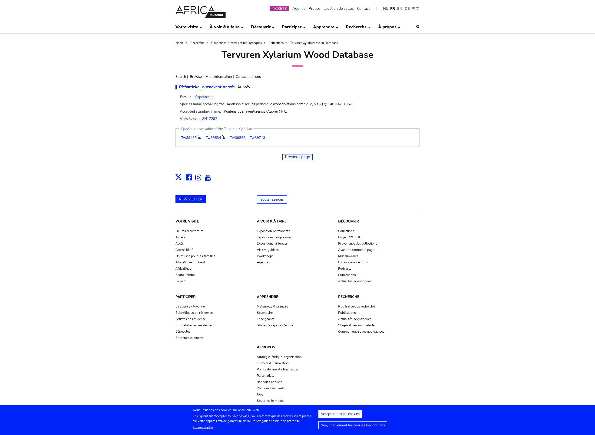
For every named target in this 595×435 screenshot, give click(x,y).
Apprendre (267, 296)
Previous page (297, 157)
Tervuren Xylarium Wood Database (314, 43)
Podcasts (344, 268)
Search (180, 76)
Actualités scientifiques (354, 281)
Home (179, 43)
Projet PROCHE (349, 237)
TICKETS (279, 8)
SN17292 (209, 118)
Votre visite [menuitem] (186, 28)
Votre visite (187, 221)
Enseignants (265, 319)
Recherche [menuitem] (356, 28)
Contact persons (248, 76)
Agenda (298, 8)
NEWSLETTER (190, 199)
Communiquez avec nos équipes (361, 331)
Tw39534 (214, 137)
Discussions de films (353, 262)
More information (218, 76)
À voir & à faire (272, 221)
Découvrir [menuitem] (261, 28)
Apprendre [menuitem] (323, 28)
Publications (347, 275)
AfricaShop (183, 268)
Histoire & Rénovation (273, 363)
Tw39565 (238, 137)
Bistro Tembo (185, 275)
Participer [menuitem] (291, 28)
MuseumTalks (348, 256)
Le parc (180, 281)
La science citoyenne (190, 306)
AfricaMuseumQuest (190, 262)
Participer (185, 296)
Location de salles (339, 8)
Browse (196, 76)
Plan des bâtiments (271, 388)
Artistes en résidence (190, 319)
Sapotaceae (204, 97)
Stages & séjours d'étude (275, 325)
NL (385, 8)
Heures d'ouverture (189, 231)
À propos (266, 347)
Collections (276, 43)
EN (399, 8)
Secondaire (265, 313)
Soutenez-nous (272, 199)
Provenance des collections (357, 243)
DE (407, 8)
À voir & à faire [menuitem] (225, 28)
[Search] (418, 26)
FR (392, 8)
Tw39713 (257, 137)
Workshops (265, 256)
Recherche (197, 43)
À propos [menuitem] (387, 28)
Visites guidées (268, 250)
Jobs (260, 394)
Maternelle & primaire (272, 306)
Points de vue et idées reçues (278, 369)
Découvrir (348, 221)
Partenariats (265, 375)
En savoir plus (203, 427)
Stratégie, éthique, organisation (279, 357)
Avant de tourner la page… (357, 250)
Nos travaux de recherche (356, 306)
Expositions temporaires (274, 237)
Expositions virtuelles (272, 243)
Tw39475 (189, 137)
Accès (179, 243)
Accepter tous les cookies (340, 414)
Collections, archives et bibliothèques (236, 43)
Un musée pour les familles (195, 256)
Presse (314, 8)
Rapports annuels (269, 382)
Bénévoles (182, 331)
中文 (416, 8)
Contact (363, 8)
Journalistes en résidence (193, 325)
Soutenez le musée (189, 338)
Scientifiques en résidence (194, 313)
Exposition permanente (273, 231)
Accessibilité (184, 250)
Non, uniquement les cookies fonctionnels (353, 425)
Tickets (180, 237)
